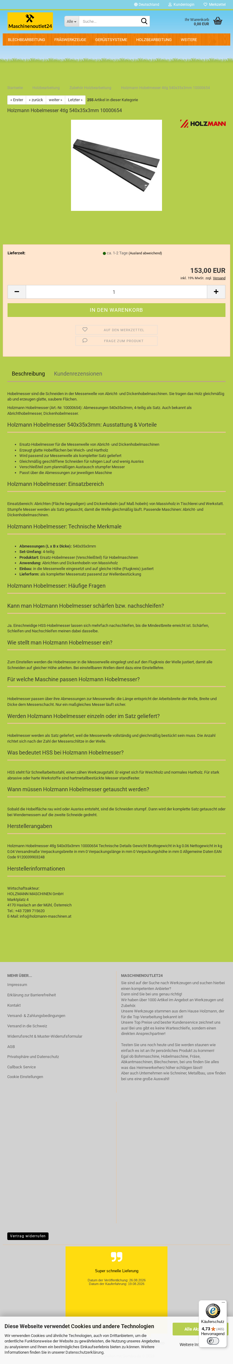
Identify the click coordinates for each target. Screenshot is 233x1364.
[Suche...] (144, 21)
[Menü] (223, 1303)
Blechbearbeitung (26, 39)
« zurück (36, 100)
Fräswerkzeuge (70, 39)
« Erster (16, 100)
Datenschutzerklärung (84, 1352)
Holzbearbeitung (154, 39)
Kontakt (14, 1005)
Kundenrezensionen (78, 373)
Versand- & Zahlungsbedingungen (36, 1015)
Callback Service (21, 1067)
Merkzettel (216, 4)
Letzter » (75, 100)
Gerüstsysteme (111, 39)
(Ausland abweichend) (145, 253)
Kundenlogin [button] (183, 4)
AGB (11, 1046)
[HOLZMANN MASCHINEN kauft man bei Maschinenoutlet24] (31, 21)
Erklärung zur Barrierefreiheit (31, 995)
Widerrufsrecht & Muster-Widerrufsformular (44, 1036)
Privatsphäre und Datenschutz (33, 1056)
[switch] (213, 1341)
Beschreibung (28, 373)
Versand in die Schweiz (27, 1026)
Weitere (189, 39)
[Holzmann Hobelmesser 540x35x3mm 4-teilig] (116, 165)
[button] (147, 4)
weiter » (55, 100)
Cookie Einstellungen (25, 1076)
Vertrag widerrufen (28, 1236)
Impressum (17, 984)
